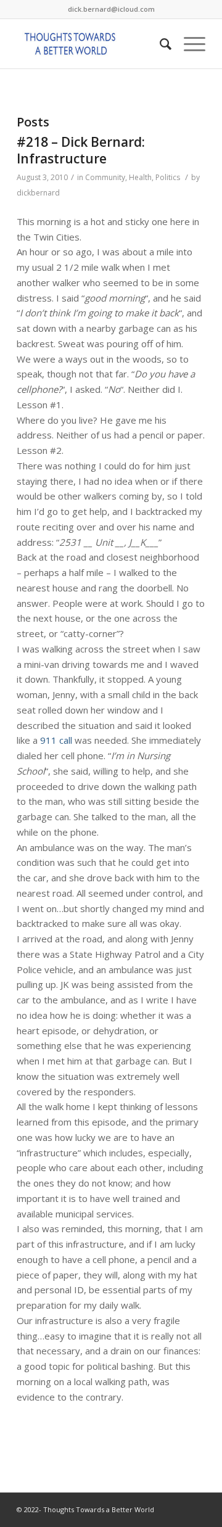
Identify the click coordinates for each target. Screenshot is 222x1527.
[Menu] (188, 43)
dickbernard (38, 192)
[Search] (159, 43)
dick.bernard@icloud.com (111, 9)
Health (140, 177)
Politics (167, 177)
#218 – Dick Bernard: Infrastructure (81, 150)
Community (105, 177)
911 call (56, 740)
